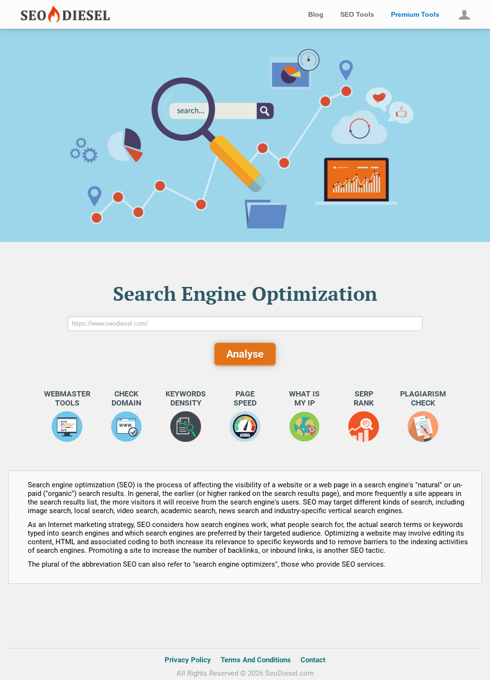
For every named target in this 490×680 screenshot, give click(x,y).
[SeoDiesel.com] (59, 21)
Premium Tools (415, 14)
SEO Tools (357, 14)
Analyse (245, 354)
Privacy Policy (188, 660)
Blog (315, 14)
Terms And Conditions (256, 660)
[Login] (464, 15)
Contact (313, 660)
